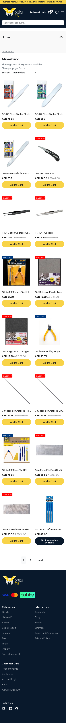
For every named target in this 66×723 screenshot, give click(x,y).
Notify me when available (49, 541)
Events (38, 622)
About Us (40, 611)
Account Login (9, 679)
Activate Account (11, 689)
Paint (4, 638)
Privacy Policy (42, 638)
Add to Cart (16, 125)
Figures (6, 633)
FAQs (5, 684)
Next (40, 560)
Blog (37, 617)
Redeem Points (10, 668)
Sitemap (39, 627)
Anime (5, 622)
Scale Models (9, 627)
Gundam (6, 611)
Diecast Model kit (11, 654)
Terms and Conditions (46, 633)
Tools (5, 643)
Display (6, 648)
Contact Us (8, 673)
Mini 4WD (7, 617)
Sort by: (6, 72)
